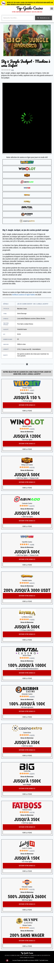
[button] (52, 9)
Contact (31, 957)
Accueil (7, 955)
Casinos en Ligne (35, 955)
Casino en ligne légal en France (20, 955)
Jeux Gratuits (45, 955)
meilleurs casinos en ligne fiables (23, 295)
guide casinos (24, 957)
